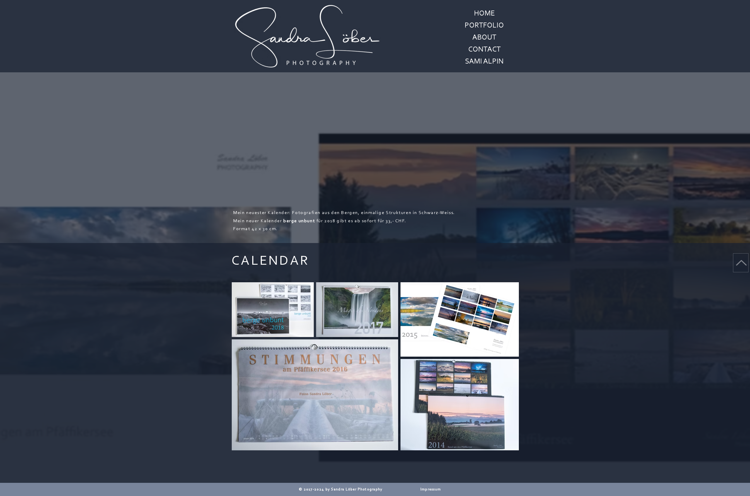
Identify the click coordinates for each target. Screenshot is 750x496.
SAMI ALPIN (484, 62)
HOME (484, 14)
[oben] (741, 262)
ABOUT (484, 38)
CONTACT (484, 50)
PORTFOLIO (484, 26)
